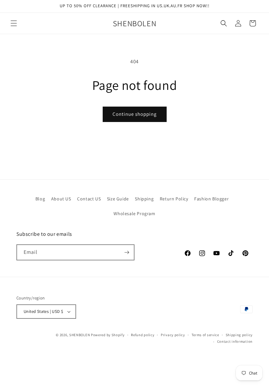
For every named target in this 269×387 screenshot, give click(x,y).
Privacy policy (173, 335)
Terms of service (205, 335)
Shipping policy (239, 335)
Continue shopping (135, 114)
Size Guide (118, 199)
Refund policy (142, 335)
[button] (14, 23)
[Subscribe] (126, 252)
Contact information (235, 341)
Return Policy (174, 199)
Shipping (144, 199)
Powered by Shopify (108, 335)
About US (61, 199)
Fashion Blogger (211, 199)
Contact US (89, 199)
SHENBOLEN (79, 335)
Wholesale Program (134, 213)
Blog (40, 199)
